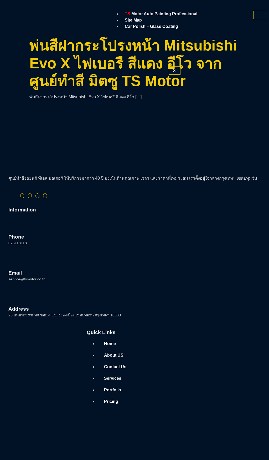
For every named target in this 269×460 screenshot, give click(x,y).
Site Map (133, 20)
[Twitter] (30, 195)
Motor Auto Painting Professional (161, 14)
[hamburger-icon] (259, 15)
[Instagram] (37, 195)
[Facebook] (22, 195)
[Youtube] (45, 195)
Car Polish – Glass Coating (151, 26)
